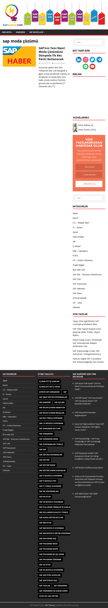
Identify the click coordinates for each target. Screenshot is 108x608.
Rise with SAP (79, 269)
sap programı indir (48, 544)
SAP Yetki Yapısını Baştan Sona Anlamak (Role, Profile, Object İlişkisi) (87, 332)
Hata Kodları (78, 236)
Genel (75, 232)
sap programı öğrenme (50, 559)
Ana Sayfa (7, 32)
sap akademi (45, 402)
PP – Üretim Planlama (83, 260)
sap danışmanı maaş (48, 439)
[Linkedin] (79, 59)
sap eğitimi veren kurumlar (52, 470)
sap (65, 392)
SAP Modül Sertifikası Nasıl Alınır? (89, 467)
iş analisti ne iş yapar (49, 387)
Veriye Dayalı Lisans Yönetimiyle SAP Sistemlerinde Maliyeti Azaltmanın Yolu (87, 343)
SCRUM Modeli (79, 298)
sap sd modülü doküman (51, 570)
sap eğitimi (44, 460)
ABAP (75, 213)
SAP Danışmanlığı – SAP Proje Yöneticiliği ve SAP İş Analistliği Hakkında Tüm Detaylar (87, 441)
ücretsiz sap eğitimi (48, 596)
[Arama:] (89, 42)
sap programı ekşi (47, 538)
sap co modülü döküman (51, 423)
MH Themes (50, 605)
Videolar (76, 307)
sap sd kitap (45, 565)
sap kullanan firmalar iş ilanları (55, 507)
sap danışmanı (46, 434)
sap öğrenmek (60, 585)
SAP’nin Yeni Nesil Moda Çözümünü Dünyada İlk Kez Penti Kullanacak (52, 53)
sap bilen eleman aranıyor (52, 407)
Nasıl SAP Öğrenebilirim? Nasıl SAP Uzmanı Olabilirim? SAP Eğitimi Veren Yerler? (89, 427)
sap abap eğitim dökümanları (53, 397)
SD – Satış (77, 302)
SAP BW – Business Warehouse (87, 274)
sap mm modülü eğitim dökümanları (56, 533)
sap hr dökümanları (49, 491)
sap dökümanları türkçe (51, 444)
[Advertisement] (89, 94)
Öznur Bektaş (84, 125)
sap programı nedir (48, 549)
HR (74, 241)
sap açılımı (59, 402)
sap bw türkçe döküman (50, 418)
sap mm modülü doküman (51, 528)
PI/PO (75, 255)
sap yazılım (44, 585)
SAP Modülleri (36, 32)
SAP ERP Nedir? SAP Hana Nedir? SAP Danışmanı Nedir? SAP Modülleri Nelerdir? (89, 401)
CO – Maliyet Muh (81, 222)
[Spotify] (85, 66)
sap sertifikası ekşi (48, 580)
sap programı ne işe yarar (51, 554)
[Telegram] (99, 59)
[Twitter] (92, 59)
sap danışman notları (49, 428)
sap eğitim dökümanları (50, 455)
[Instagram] (85, 59)
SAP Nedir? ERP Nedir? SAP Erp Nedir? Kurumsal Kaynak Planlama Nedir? (89, 386)
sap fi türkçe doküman (50, 486)
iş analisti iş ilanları (49, 381)
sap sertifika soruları (49, 575)
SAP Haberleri (79, 288)
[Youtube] (92, 66)
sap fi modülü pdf (47, 481)
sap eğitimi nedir (47, 465)
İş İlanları (77, 246)
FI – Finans (78, 227)
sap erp (42, 449)
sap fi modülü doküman (50, 476)
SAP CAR (77, 279)
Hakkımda (20, 32)
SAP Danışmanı (80, 283)
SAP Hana (77, 293)
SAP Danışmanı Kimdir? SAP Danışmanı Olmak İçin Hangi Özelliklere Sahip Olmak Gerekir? (89, 456)
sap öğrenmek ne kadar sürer (53, 591)
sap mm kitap (45, 523)
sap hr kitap (45, 496)
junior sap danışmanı (49, 392)
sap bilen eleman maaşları (51, 413)
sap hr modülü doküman (51, 502)
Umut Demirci (59, 63)
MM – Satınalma (80, 251)
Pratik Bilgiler (79, 265)
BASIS (75, 218)
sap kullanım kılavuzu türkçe (53, 512)
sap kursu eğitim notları (51, 517)
